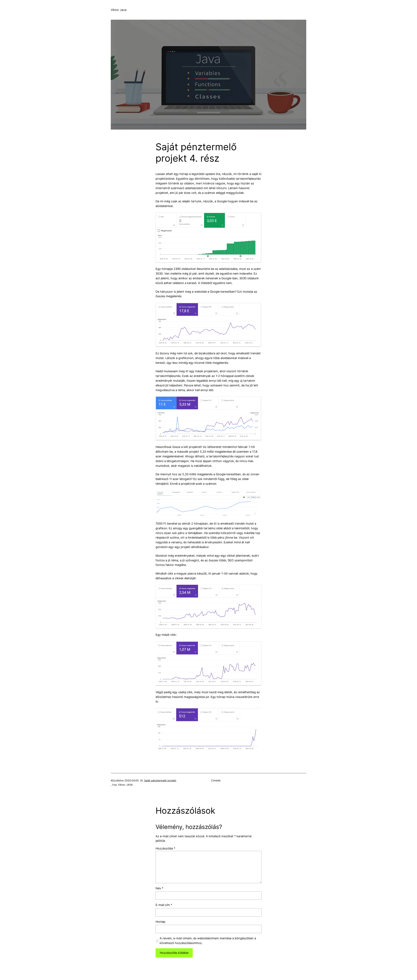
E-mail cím (164, 905)
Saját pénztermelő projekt (160, 780)
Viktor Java (118, 10)
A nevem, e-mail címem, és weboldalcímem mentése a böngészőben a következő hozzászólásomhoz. (208, 941)
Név (159, 888)
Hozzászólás (165, 848)
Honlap (160, 921)
